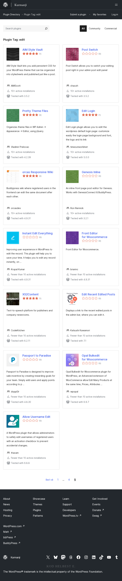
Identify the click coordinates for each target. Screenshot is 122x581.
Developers (69, 510)
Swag (97, 515)
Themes (37, 504)
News (6, 504)
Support (67, 504)
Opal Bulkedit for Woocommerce (94, 357)
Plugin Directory (11, 14)
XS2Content (30, 294)
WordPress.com (14, 526)
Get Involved (100, 498)
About (6, 498)
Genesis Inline (91, 172)
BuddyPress (11, 543)
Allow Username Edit (36, 416)
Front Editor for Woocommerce (94, 235)
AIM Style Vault (32, 49)
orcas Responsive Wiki (37, 172)
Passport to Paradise (36, 355)
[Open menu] (117, 5)
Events (96, 504)
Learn (66, 498)
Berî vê (49, 479)
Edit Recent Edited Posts (98, 294)
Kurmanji (15, 557)
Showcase (39, 498)
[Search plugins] (46, 28)
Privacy (7, 515)
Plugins (37, 510)
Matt (7, 531)
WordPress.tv (72, 515)
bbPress (9, 537)
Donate (98, 510)
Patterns (38, 515)
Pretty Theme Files (35, 111)
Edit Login (88, 111)
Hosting (7, 510)
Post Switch (90, 49)
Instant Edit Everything (37, 233)
